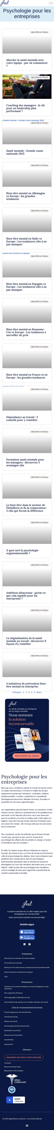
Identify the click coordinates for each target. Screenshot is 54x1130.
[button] (13, 993)
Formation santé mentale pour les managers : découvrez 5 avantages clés (25, 462)
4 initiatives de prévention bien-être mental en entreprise (26, 685)
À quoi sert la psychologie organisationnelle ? (22, 552)
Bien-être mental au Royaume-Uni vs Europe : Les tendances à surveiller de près (26, 332)
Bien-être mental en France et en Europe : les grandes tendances (26, 376)
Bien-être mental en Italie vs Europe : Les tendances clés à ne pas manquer (26, 241)
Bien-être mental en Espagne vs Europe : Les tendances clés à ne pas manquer (26, 286)
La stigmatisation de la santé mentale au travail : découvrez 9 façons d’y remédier (26, 641)
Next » (39, 692)
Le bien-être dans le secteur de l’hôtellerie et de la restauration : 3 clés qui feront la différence (26, 507)
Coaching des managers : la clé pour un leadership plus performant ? (25, 108)
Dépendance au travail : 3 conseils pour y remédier (22, 418)
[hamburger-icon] (51, 3)
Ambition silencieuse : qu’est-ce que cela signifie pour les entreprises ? (26, 595)
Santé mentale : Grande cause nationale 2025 (24, 152)
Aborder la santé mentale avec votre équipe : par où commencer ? (27, 62)
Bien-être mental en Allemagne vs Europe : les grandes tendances (25, 196)
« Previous (16, 692)
